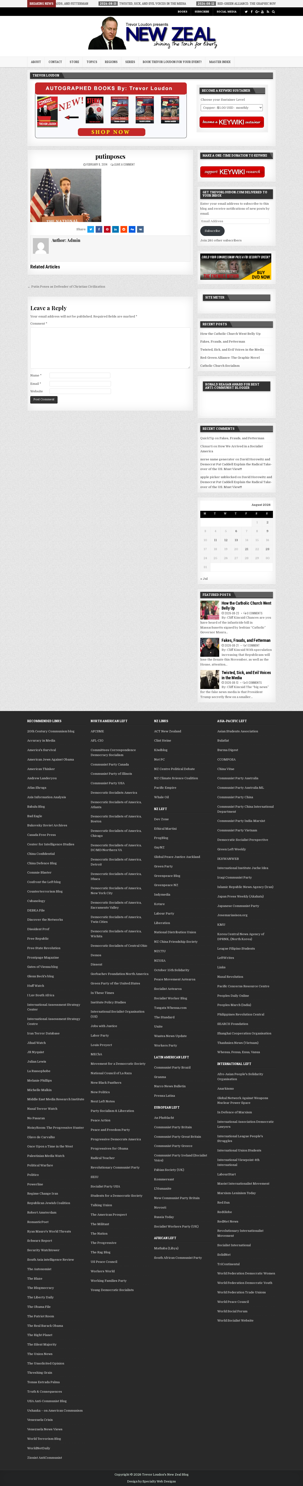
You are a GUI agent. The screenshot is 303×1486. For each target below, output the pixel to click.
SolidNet (224, 1254)
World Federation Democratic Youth (244, 1283)
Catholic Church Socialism (220, 365)
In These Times (102, 993)
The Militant (100, 1224)
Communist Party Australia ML (240, 787)
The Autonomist (39, 1269)
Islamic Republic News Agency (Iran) (245, 887)
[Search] (273, 11)
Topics (92, 62)
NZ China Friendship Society (176, 941)
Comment (38, 323)
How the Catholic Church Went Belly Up (230, 333)
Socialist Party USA (105, 1186)
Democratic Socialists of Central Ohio (119, 945)
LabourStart (226, 1174)
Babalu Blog (36, 806)
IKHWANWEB (228, 859)
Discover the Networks (45, 919)
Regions (111, 62)
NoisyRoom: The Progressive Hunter (55, 1127)
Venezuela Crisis (40, 1420)
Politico (33, 1175)
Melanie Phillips (39, 1080)
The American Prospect (109, 1214)
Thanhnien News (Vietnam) (237, 1043)
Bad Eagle (34, 816)
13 (236, 540)
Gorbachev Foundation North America (119, 974)
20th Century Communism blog (51, 731)
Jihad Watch (36, 1043)
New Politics (100, 1092)
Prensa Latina (164, 1095)
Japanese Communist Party (238, 906)
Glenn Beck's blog (40, 976)
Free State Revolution (43, 948)
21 (246, 549)
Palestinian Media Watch (45, 1156)
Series (130, 62)
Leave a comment (124, 164)
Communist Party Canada (110, 764)
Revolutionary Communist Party (115, 1167)
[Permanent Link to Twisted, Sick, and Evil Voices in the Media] (209, 679)
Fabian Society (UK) (169, 1170)
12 (225, 540)
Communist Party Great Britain (177, 1136)
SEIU (94, 1177)
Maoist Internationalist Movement (243, 1183)
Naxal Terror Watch (42, 1108)
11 (215, 540)
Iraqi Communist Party (234, 877)
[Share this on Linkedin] (115, 229)
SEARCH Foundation (232, 1024)
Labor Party (100, 1035)
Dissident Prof (38, 929)
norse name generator (217, 459)
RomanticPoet (38, 1222)
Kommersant (164, 1179)
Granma (160, 1077)
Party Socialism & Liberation (112, 1111)
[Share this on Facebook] (99, 229)
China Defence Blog (42, 863)
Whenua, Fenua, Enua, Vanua (238, 1052)
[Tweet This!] (90, 229)
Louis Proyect (101, 1045)
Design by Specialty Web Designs (151, 1481)
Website (36, 391)
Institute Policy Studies (108, 1002)
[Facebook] (251, 11)
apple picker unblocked (218, 477)
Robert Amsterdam (41, 1212)
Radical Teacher (103, 1158)
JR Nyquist (35, 1052)
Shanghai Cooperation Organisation (244, 1033)
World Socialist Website (235, 1320)
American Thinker (41, 769)
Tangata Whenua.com (170, 1008)
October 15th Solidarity (171, 970)
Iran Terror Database (43, 1033)
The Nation (99, 1233)
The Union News (40, 1354)
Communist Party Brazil (172, 1067)
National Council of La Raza (111, 1073)
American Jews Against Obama (50, 759)
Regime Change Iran (42, 1193)
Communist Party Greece (173, 1146)
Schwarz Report (39, 1240)
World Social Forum (232, 1311)
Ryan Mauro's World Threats (49, 1231)
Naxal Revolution (230, 977)
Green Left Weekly (231, 849)
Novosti (160, 1207)
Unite (158, 1026)
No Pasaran (36, 1118)
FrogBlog (161, 838)
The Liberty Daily (40, 1297)
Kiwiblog (161, 750)
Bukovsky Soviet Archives (47, 825)
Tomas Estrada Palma (43, 1382)
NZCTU (160, 951)
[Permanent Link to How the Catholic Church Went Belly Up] (209, 610)
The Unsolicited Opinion (45, 1363)
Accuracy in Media (41, 740)
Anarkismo (225, 1088)
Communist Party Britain (173, 1127)
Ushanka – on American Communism (55, 1410)
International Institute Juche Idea (242, 868)
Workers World (103, 1271)
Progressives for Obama (109, 1148)
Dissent (96, 964)
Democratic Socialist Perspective (242, 840)
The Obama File (39, 1307)
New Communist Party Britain (177, 1198)
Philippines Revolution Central (240, 1014)
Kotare (159, 904)
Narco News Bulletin (170, 1086)
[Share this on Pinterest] (107, 229)
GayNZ (159, 847)
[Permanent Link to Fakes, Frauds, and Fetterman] (209, 647)
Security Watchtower (43, 1250)
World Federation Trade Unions (241, 1292)
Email (35, 383)
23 (267, 549)
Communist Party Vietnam (237, 830)
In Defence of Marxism (234, 1112)
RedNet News (227, 1221)
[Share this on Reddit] (123, 229)
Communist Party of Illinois (111, 773)
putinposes (110, 156)
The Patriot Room (40, 1316)
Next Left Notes (103, 1101)
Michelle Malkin (39, 1090)
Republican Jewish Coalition (48, 1203)
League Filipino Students (236, 948)
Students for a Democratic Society (117, 1195)
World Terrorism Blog (44, 1439)
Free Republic (38, 938)
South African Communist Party (178, 1257)
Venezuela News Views (44, 1429)
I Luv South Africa (40, 995)
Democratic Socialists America (114, 792)
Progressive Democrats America (116, 1139)
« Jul (204, 578)
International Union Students (239, 1150)
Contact (55, 62)
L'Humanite (162, 1188)
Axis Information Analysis (46, 797)
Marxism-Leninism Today (236, 1193)
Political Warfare (40, 1165)
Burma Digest (227, 750)
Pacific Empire (165, 787)
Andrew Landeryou (42, 778)
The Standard (164, 1017)
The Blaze (34, 1278)
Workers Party (165, 1045)
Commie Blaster (39, 872)
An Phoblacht (164, 1117)
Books (182, 11)
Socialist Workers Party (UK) (176, 1226)
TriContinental (228, 1264)
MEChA (96, 1054)
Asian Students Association (237, 731)
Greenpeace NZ (166, 885)
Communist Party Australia (237, 778)
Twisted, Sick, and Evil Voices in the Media (232, 349)
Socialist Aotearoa (168, 989)
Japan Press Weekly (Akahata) (240, 896)
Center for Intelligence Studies (50, 844)
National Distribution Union (175, 932)
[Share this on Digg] (132, 229)
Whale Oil (161, 797)
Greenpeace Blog (167, 876)
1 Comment (253, 645)
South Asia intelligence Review (50, 1259)
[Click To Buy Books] (111, 137)
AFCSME (97, 731)
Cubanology (36, 901)
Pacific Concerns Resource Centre (243, 986)
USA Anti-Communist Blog (47, 1401)
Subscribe (202, 11)
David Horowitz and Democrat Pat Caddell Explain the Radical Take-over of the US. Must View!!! (236, 464)
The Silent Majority (42, 1344)
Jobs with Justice (104, 1026)
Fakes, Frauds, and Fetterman (222, 341)
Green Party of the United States (115, 983)
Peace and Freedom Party (110, 1130)
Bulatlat (223, 740)
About (36, 62)
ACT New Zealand (167, 731)
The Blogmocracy (40, 1288)
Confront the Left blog (44, 882)
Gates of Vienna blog (42, 967)
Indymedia (162, 894)
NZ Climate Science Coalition (176, 778)
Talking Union (101, 1205)
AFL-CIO (97, 740)
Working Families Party (109, 1280)
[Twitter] (246, 11)
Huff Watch (35, 986)
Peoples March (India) (234, 1005)
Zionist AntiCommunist (44, 1457)
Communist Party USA (108, 783)
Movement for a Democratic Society (118, 1063)
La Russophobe (38, 1071)
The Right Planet (39, 1335)
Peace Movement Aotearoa (174, 979)
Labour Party (164, 913)
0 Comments (255, 613)
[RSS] (268, 11)
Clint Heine (162, 740)
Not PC (159, 759)
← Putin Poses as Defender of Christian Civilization (66, 286)
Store (74, 62)
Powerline (35, 1184)
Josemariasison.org (232, 915)
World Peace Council (233, 1302)
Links (221, 967)
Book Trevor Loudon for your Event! (172, 62)
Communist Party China (235, 797)
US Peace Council (104, 1262)
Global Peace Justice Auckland (177, 857)
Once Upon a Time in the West (50, 1146)
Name (36, 375)
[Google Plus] (257, 11)
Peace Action (100, 1120)
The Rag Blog (101, 1252)
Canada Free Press (41, 835)
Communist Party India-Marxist (241, 821)
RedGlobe (224, 1212)
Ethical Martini (165, 828)
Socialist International (234, 1245)
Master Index (220, 62)
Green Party (163, 866)
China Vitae (225, 769)
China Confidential (41, 854)
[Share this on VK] (140, 229)
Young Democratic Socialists (112, 1290)
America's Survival (41, 750)
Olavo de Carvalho (41, 1137)
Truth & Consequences (44, 1391)
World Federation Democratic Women (246, 1273)
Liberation (162, 923)
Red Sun (223, 1202)
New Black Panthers (106, 1082)
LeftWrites (225, 958)
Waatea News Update (170, 1036)
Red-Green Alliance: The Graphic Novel (230, 357)
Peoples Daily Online (233, 995)
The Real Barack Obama (45, 1325)
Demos (96, 955)
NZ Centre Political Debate (174, 769)
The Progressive (103, 1243)
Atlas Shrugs (36, 787)
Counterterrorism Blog (45, 891)
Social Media (226, 11)
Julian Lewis (36, 1061)
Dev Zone (161, 819)
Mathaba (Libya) (166, 1248)
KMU (221, 924)
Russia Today (164, 1217)
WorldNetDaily (38, 1448)
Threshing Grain (39, 1372)
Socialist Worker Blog (170, 998)
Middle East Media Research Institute (55, 1099)
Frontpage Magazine (43, 957)
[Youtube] (262, 11)
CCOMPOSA (226, 759)
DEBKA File (36, 910)
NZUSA (159, 960)
